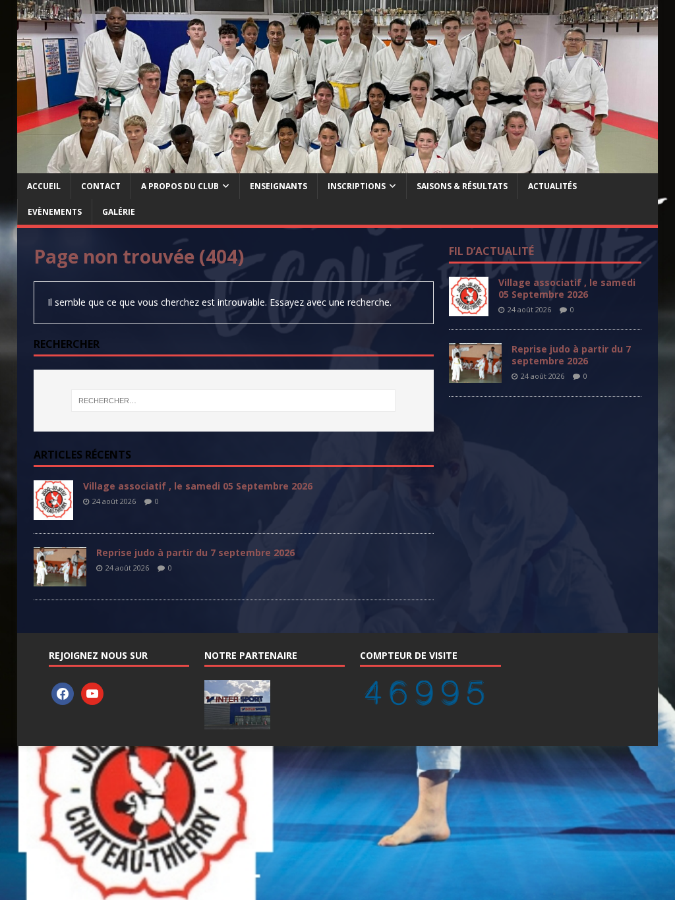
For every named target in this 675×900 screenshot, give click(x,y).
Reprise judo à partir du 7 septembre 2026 (195, 552)
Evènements (55, 211)
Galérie (118, 211)
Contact (101, 186)
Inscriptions (357, 186)
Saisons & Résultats (462, 186)
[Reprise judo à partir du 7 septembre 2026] (60, 579)
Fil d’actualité (491, 251)
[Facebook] (62, 693)
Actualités (552, 186)
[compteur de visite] (424, 699)
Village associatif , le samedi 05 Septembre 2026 (197, 486)
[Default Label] (92, 693)
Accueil (44, 186)
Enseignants (278, 186)
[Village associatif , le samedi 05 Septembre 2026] (53, 512)
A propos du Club (180, 186)
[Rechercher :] (233, 400)
